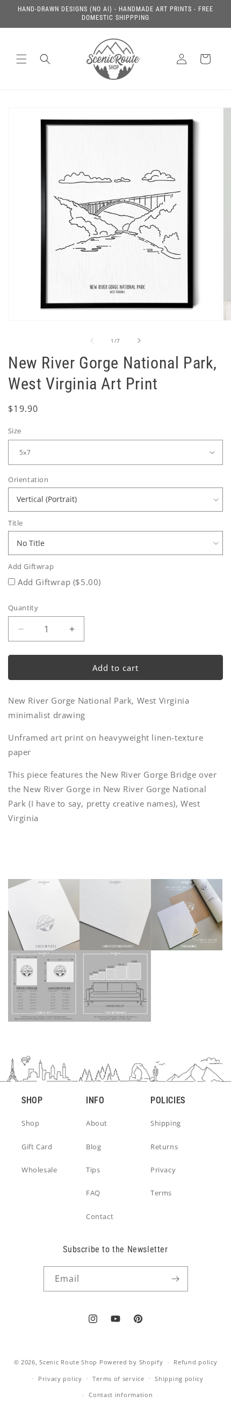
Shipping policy (179, 1379)
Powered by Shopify (131, 1362)
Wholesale (39, 1170)
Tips (93, 1170)
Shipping (165, 1123)
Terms (161, 1193)
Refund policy (195, 1362)
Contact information (121, 1395)
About (96, 1123)
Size (14, 430)
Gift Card (36, 1146)
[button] (21, 59)
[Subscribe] (175, 1278)
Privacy (163, 1170)
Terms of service (118, 1379)
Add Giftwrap (31, 566)
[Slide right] (139, 340)
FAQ (93, 1193)
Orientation (28, 479)
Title (15, 523)
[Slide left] (92, 340)
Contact (99, 1216)
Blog (93, 1146)
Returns (164, 1146)
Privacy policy (60, 1379)
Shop (30, 1123)
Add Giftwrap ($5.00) (59, 582)
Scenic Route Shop (68, 1362)
